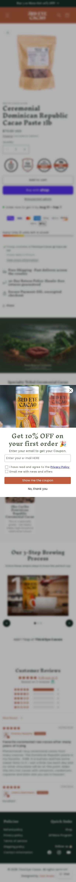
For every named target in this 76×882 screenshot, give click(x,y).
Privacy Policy (60, 467)
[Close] (70, 390)
